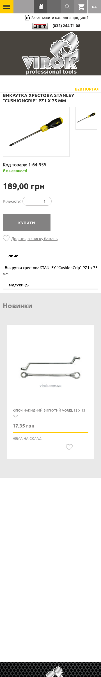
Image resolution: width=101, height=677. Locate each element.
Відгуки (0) (18, 285)
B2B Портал (87, 88)
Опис (13, 256)
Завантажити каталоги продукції (59, 17)
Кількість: (11, 200)
